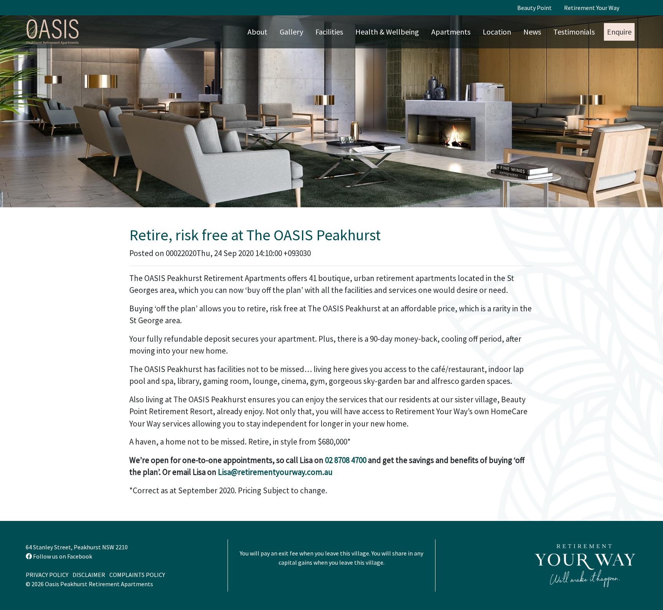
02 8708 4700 (345, 460)
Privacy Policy (47, 575)
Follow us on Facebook (62, 556)
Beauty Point (534, 8)
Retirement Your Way (591, 8)
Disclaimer (89, 575)
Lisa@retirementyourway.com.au (275, 472)
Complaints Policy (137, 575)
